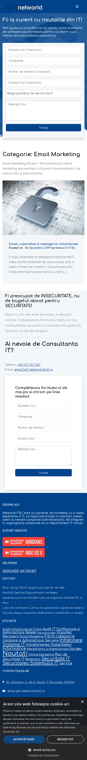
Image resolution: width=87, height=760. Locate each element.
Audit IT (49, 629)
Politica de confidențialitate (37, 731)
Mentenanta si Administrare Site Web (54, 649)
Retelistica (33, 659)
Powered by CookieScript (43, 755)
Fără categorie (60, 636)
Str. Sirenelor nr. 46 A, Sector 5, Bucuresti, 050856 (40, 682)
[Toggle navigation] (77, 6)
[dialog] (43, 728)
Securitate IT (55, 658)
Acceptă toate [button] (23, 739)
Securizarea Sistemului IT (30, 663)
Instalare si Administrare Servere (31, 640)
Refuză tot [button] (65, 739)
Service (65, 663)
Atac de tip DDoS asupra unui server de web (34, 587)
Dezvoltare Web (46, 633)
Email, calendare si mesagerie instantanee (43, 243)
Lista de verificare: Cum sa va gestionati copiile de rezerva (43, 607)
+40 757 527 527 (29, 364)
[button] (43, 750)
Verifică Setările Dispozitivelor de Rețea (30, 592)
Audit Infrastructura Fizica (22, 629)
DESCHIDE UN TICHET (20, 571)
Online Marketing (41, 654)
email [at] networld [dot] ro (33, 369)
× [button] (82, 701)
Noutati (15, 653)
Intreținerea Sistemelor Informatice (37, 647)
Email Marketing (32, 636)
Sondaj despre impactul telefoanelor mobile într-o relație (43, 612)
